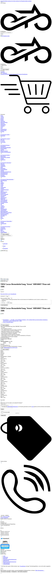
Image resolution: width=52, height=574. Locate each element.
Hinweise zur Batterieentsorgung (9, 561)
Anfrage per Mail (5, 516)
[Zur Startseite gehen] (5, 35)
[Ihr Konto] (1, 65)
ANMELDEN (3, 415)
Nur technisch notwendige (5, 571)
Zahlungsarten (19, 74)
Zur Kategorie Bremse (5, 145)
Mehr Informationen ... (39, 570)
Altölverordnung (6, 562)
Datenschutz (5, 557)
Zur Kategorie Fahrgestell (6, 162)
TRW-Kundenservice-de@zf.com (10, 347)
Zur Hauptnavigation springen (25, 1)
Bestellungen (24, 74)
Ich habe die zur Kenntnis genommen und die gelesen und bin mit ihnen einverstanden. (26, 406)
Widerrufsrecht (6, 560)
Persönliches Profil (8, 74)
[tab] (8, 322)
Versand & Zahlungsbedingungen (9, 559)
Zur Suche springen (15, 1)
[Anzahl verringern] (3, 303)
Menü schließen (6, 69)
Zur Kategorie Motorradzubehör (7, 179)
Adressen (14, 74)
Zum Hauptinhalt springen (6, 1)
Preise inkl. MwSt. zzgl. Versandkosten (8, 294)
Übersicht (3, 74)
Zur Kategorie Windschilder (6, 221)
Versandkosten (23, 566)
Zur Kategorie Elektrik (5, 155)
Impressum (5, 558)
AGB (32, 406)
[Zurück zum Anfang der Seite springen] (2, 569)
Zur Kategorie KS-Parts (5, 226)
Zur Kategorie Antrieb (5, 134)
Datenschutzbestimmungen (12, 406)
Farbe (4, 298)
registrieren (5, 73)
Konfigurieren (14, 571)
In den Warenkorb (4, 305)
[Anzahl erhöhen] (8, 303)
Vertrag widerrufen (4, 517)
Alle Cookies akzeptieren (22, 571)
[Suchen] (2, 34)
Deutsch (2, 241)
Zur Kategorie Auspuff (5, 138)
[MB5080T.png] (4, 250)
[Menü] (2, 3)
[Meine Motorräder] (26, 30)
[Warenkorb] (26, 113)
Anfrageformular (6, 564)
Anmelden (3, 71)
